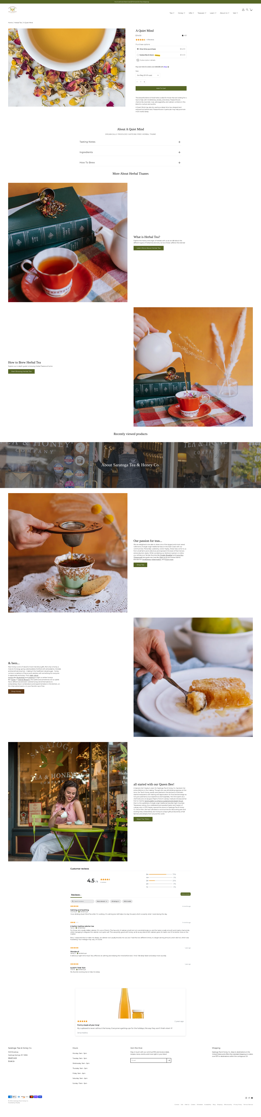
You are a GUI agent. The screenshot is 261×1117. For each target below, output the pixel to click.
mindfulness (146, 559)
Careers (193, 1104)
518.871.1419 (12, 1058)
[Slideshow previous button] (77, 1010)
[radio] (138, 49)
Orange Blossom (24, 680)
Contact (176, 1104)
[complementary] (130, 2)
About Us (223, 13)
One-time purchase (148, 49)
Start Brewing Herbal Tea (21, 371)
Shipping (219, 1104)
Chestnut (31, 677)
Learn (212, 13)
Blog (214, 1104)
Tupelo (13, 680)
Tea (171, 13)
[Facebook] (249, 1098)
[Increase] (144, 82)
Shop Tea (140, 565)
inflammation (156, 559)
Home (10, 23)
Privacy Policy (238, 1104)
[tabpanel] (130, 937)
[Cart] (251, 9)
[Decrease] (137, 82)
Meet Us (187, 1104)
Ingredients (86, 152)
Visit (234, 13)
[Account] (243, 9)
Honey (180, 13)
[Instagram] (246, 1098)
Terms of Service (248, 1104)
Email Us (11, 1061)
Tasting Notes (87, 141)
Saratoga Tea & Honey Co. (20, 1101)
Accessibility (207, 1104)
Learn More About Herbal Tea (148, 248)
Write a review (185, 894)
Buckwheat (21, 677)
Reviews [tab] (76, 895)
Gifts (190, 13)
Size (137, 71)
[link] (176, 1104)
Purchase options (143, 44)
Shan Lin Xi (163, 557)
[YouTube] (252, 1098)
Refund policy (228, 1104)
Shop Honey (16, 691)
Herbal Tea (18, 23)
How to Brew (87, 162)
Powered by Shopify (14, 1102)
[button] (247, 10)
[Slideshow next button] (184, 1010)
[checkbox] (127, 901)
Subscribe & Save (150, 55)
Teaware (201, 13)
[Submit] (169, 1060)
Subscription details (147, 60)
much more (169, 559)
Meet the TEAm (143, 819)
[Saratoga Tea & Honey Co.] (12, 10)
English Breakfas (166, 555)
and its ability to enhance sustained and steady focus (163, 801)
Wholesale (200, 1104)
